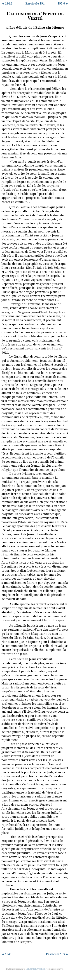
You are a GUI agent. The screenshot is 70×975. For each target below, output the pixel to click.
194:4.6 (4, 356)
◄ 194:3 (6, 3)
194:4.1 (4, 36)
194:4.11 (5, 743)
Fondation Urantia (35, 968)
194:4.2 (4, 88)
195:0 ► (63, 3)
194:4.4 (4, 207)
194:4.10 (5, 659)
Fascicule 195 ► (57, 954)
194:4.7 (4, 473)
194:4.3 (4, 161)
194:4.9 (4, 625)
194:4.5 (4, 304)
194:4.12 (5, 836)
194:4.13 (5, 889)
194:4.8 (4, 604)
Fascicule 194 (35, 3)
